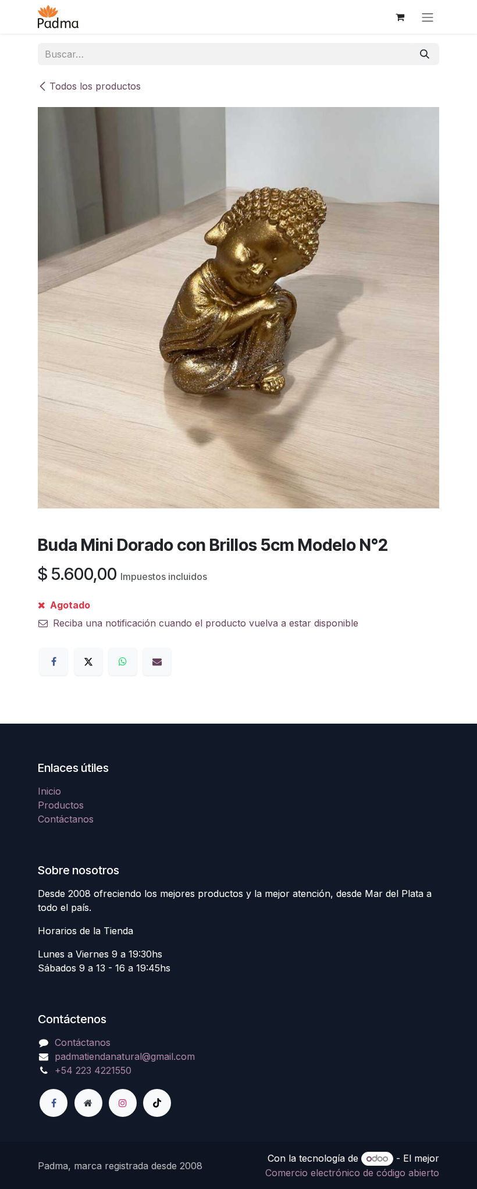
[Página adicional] (88, 1103)
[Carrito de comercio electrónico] (399, 17)
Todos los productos (95, 86)
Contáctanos (66, 819)
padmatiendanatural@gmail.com (125, 1056)
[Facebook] (53, 661)
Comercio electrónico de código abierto (352, 1173)
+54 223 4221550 (93, 1070)
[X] (88, 661)
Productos (61, 805)
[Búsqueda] (424, 54)
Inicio (49, 791)
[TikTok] (157, 1103)
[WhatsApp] (123, 661)
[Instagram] (123, 1103)
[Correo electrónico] (157, 661)
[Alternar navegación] (427, 17)
